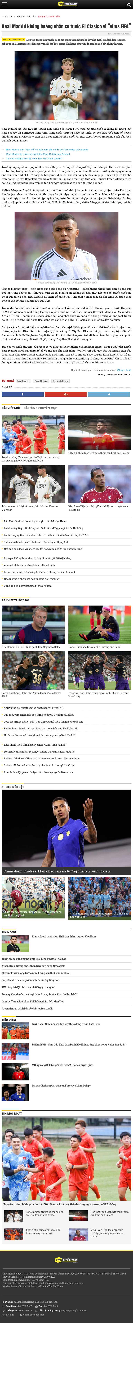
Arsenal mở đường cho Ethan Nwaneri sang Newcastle (33, 966)
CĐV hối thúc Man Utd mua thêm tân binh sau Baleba (99, 453)
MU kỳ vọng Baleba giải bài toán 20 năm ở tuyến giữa (62, 1065)
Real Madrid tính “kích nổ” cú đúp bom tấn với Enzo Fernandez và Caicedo (47, 149)
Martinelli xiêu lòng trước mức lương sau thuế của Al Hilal (35, 973)
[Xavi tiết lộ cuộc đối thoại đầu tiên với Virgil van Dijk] (13, 1234)
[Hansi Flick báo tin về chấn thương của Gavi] (99, 625)
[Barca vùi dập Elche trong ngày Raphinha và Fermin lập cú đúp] (99, 670)
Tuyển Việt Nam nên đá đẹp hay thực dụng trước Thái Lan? (66, 1024)
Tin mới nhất (12, 1113)
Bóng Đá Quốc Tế (25, 16)
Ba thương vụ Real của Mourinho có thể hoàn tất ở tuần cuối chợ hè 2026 (46, 535)
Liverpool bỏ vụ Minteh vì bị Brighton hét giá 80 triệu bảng (37, 558)
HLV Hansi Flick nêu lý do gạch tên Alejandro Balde (31, 647)
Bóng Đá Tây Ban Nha (49, 16)
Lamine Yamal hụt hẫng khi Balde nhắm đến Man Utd (33, 1001)
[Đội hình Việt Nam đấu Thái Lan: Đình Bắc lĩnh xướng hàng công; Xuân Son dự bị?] (15, 1051)
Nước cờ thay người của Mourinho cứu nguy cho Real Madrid (39, 735)
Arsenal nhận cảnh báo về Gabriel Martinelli (29, 565)
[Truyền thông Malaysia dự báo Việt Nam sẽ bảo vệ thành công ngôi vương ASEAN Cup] (33, 434)
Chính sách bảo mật (33, 1314)
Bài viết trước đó (15, 600)
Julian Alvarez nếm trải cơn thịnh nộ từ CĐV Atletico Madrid (39, 714)
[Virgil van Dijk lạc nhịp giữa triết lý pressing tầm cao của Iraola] (99, 484)
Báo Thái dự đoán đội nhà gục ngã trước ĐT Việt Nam (35, 521)
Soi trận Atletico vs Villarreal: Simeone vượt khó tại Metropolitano (42, 758)
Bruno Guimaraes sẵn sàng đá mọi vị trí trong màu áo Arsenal (39, 572)
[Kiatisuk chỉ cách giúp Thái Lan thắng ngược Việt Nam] (15, 943)
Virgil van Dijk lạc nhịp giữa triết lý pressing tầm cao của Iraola (98, 508)
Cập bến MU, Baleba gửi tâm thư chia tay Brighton (30, 980)
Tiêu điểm (9, 1020)
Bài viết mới (11, 408)
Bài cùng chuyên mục (40, 408)
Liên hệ (10, 1314)
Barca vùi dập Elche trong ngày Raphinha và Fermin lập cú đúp (98, 694)
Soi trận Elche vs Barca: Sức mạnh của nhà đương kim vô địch (40, 765)
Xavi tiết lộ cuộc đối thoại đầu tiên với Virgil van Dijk (43, 1231)
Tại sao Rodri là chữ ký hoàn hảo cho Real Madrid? (34, 158)
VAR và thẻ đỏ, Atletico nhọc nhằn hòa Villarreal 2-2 (33, 707)
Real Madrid (23, 381)
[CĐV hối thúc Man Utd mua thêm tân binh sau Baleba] (99, 432)
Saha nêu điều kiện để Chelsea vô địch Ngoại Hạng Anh (36, 542)
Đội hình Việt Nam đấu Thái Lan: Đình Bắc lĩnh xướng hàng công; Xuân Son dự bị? (79, 1044)
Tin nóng (9, 932)
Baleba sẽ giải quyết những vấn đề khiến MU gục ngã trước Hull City (43, 528)
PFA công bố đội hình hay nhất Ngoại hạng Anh (29, 987)
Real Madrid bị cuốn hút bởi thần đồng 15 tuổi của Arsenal (38, 154)
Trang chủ (7, 16)
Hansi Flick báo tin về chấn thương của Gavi (94, 647)
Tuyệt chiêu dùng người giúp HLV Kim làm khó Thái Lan (34, 959)
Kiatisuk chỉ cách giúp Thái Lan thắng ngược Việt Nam (64, 936)
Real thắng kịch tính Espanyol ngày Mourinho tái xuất (35, 744)
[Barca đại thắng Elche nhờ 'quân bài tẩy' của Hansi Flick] (33, 670)
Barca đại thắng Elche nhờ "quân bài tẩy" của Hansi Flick (31, 694)
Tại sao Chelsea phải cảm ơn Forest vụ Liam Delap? (61, 1085)
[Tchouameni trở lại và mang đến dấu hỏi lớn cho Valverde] (33, 484)
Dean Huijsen (41, 381)
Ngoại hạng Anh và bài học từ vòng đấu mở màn (31, 579)
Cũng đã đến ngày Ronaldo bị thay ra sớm (28, 585)
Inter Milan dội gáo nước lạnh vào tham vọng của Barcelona (38, 772)
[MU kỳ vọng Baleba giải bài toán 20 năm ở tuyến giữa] (15, 1071)
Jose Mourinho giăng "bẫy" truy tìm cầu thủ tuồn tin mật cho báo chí (43, 721)
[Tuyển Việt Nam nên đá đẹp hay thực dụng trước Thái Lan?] (15, 1030)
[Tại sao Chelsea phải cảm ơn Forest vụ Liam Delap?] (15, 1092)
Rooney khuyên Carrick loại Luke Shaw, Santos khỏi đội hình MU (39, 994)
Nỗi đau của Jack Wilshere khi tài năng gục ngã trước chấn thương (43, 549)
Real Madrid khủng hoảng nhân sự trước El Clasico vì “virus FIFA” (66, 26)
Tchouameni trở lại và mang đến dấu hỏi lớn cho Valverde (30, 508)
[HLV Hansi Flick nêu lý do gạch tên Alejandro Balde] (33, 625)
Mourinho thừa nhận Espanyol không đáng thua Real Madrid (39, 751)
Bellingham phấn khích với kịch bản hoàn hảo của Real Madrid (40, 728)
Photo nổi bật (13, 787)
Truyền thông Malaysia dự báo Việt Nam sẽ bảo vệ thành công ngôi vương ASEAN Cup (30, 458)
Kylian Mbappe (60, 381)
